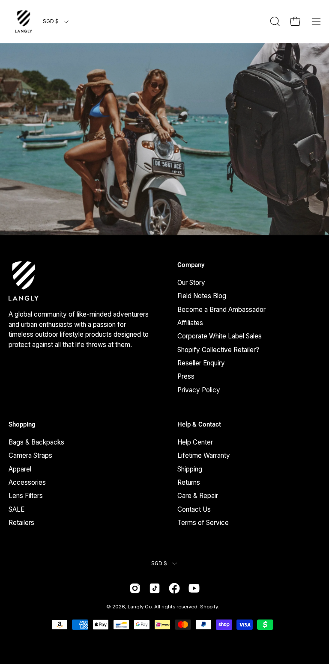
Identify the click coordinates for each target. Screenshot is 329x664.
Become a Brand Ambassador (221, 309)
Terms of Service (203, 523)
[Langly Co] (24, 21)
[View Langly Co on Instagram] (135, 588)
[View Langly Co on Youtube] (194, 588)
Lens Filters (26, 496)
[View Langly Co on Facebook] (174, 588)
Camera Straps (30, 455)
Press (185, 376)
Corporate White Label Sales (219, 336)
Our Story (191, 283)
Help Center (195, 442)
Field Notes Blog (201, 296)
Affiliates (190, 323)
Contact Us (194, 509)
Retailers (21, 523)
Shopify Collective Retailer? (218, 349)
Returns (188, 482)
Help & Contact (199, 424)
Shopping (22, 424)
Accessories (27, 482)
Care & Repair (197, 496)
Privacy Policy (198, 389)
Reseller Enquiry (201, 363)
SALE (16, 509)
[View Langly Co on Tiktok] (154, 588)
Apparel (20, 469)
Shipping (189, 469)
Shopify (209, 607)
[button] (274, 21)
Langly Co (140, 607)
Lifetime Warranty (203, 455)
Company (190, 265)
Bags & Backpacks (36, 442)
